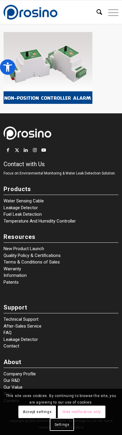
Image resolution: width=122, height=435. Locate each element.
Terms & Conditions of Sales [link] (32, 262)
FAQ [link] (8, 332)
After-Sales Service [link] (22, 326)
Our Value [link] (13, 387)
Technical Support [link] (21, 319)
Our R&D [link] (12, 380)
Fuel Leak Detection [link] (23, 214)
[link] (7, 67)
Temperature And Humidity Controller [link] (40, 221)
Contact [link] (11, 346)
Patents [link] (11, 282)
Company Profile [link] (20, 374)
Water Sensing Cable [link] (24, 201)
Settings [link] (62, 425)
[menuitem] (96, 12)
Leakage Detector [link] (21, 207)
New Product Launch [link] (24, 248)
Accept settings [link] (37, 412)
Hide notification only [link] (81, 412)
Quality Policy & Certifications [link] (32, 255)
